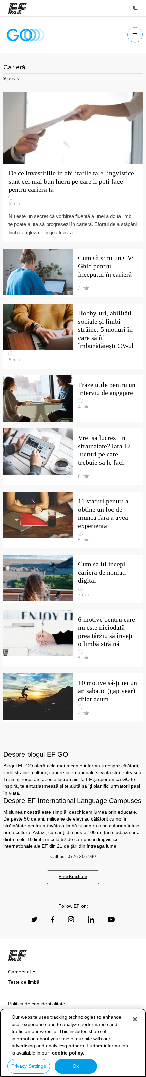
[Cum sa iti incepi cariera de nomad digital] (73, 579)
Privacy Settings (28, 1066)
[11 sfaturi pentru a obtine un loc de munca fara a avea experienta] (73, 520)
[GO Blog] (26, 35)
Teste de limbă (23, 982)
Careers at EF (23, 971)
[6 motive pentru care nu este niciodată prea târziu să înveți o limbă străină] (73, 638)
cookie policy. (68, 1053)
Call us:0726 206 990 (73, 856)
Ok (76, 1066)
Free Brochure (73, 876)
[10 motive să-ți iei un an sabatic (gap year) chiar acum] (73, 697)
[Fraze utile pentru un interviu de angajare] (73, 398)
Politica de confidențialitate (36, 1003)
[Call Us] (135, 8)
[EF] (17, 8)
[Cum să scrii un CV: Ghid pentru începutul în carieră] (73, 273)
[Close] (135, 1019)
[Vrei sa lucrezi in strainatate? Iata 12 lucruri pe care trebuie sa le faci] (73, 456)
